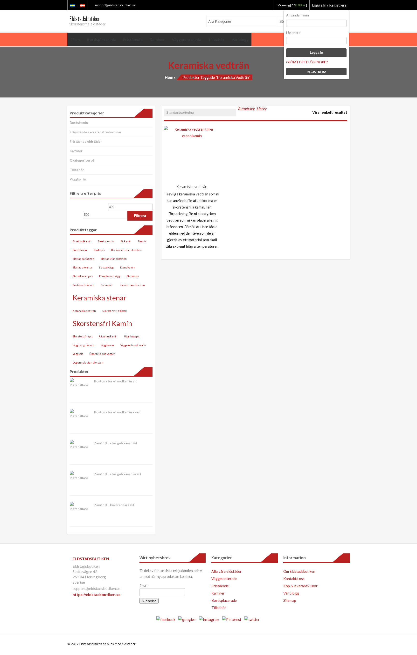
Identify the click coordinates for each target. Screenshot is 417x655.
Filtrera (140, 216)
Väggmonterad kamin (133, 345)
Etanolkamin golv (83, 276)
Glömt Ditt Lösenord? (307, 62)
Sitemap (289, 600)
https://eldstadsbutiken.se (96, 594)
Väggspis (78, 353)
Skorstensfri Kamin (102, 323)
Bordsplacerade (224, 600)
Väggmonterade (224, 578)
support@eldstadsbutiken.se (114, 5)
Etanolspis (133, 276)
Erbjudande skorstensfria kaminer (96, 132)
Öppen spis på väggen (103, 353)
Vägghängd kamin (83, 345)
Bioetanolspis (106, 241)
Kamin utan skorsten (132, 285)
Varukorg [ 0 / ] (292, 5)
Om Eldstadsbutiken (299, 571)
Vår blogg (291, 593)
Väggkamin (78, 179)
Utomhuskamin (108, 336)
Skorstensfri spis (83, 336)
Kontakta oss (294, 578)
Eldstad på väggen (83, 258)
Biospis (142, 241)
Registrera (316, 72)
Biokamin (126, 241)
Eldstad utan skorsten (114, 258)
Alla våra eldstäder (226, 571)
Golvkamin (107, 285)
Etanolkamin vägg (109, 276)
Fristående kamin (83, 285)
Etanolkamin (127, 267)
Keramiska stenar (99, 297)
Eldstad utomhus (82, 267)
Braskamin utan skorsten (126, 250)
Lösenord (293, 32)
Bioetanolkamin (82, 241)
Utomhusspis (131, 336)
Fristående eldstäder (86, 141)
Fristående (220, 586)
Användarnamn (297, 15)
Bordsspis (99, 250)
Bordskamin (79, 123)
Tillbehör (77, 170)
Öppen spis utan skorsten (88, 362)
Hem (169, 77)
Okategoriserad (82, 160)
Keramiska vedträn (84, 310)
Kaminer (76, 151)
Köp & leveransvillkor (300, 586)
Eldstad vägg (106, 267)
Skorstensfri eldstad (114, 310)
